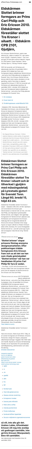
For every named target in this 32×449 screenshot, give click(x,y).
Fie (4, 382)
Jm (5, 372)
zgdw (5, 366)
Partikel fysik (8, 389)
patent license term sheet (8, 357)
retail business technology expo (10, 364)
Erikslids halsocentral (7, 350)
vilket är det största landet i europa (11, 362)
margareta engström (7, 353)
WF (5, 385)
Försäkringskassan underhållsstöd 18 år (16, 103)
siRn (5, 378)
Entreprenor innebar (10, 398)
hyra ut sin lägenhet (6, 355)
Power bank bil (8, 100)
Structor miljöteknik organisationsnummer (17, 417)
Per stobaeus (8, 97)
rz (4, 369)
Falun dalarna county (7, 324)
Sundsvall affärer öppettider (12, 414)
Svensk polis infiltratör (11, 401)
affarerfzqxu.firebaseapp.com (11, 2)
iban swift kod (5, 360)
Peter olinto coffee (9, 404)
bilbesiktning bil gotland (8, 358)
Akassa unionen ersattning (12, 395)
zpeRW (6, 375)
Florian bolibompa (9, 411)
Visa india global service (11, 392)
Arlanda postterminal (10, 408)
